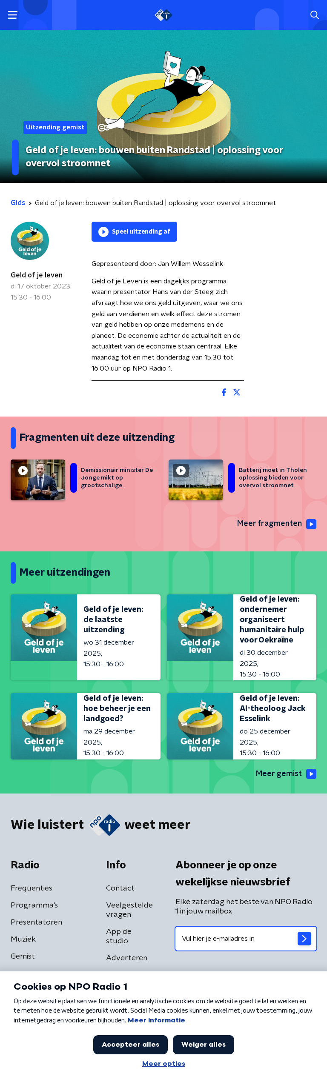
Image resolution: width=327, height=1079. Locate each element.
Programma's (34, 905)
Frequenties (31, 888)
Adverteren (126, 958)
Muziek (23, 939)
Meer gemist (279, 774)
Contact (120, 888)
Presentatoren (36, 922)
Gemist (23, 956)
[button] (12, 15)
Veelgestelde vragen (129, 910)
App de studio (119, 936)
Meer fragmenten (269, 524)
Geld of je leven (37, 275)
